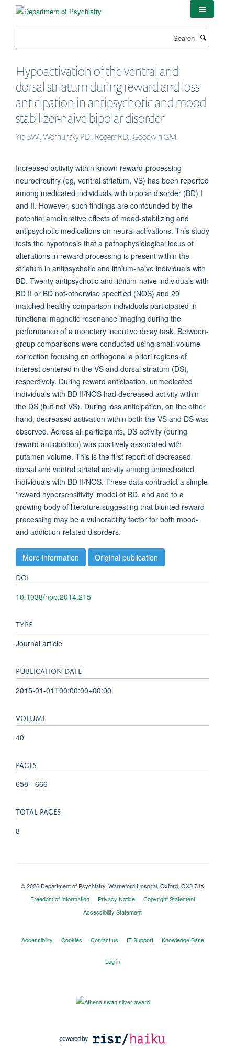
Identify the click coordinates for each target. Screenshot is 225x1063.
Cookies (71, 939)
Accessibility (37, 939)
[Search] (203, 37)
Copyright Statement (169, 899)
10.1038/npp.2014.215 (53, 596)
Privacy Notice (116, 899)
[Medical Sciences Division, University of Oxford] (112, 876)
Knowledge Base (183, 939)
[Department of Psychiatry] (59, 8)
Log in (112, 961)
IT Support (140, 939)
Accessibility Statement (112, 912)
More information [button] (50, 557)
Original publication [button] (126, 557)
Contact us (104, 939)
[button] (202, 9)
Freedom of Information (59, 899)
